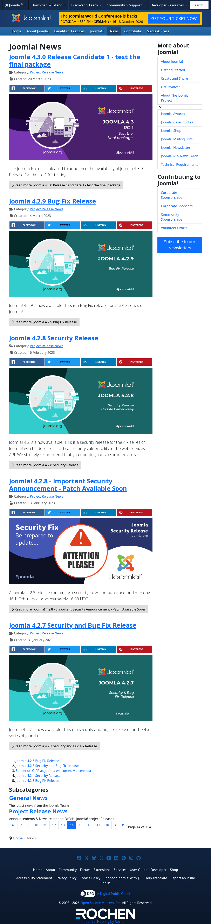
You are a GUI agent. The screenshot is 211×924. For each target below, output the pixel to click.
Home (16, 31)
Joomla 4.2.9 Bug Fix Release (52, 201)
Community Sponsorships (171, 217)
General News (28, 798)
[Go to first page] (13, 825)
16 (89, 825)
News (114, 31)
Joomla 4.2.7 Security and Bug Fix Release (72, 625)
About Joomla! (38, 31)
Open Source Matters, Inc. (100, 902)
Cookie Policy (90, 878)
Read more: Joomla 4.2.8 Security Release (46, 465)
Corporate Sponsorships (171, 195)
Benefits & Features (69, 31)
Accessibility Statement (34, 878)
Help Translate (156, 878)
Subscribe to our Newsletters (179, 245)
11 (45, 825)
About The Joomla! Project (175, 98)
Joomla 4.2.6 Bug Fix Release (37, 760)
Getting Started (173, 70)
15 (80, 825)
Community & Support (125, 5)
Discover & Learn (85, 5)
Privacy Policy (65, 878)
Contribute (132, 31)
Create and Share (174, 78)
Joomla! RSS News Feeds (179, 156)
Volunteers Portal (174, 228)
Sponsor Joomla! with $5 (122, 878)
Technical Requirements (179, 164)
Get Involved (171, 87)
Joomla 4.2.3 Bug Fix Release (37, 780)
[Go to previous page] (21, 825)
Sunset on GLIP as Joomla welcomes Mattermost (53, 770)
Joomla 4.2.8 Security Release (53, 338)
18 (107, 825)
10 (36, 825)
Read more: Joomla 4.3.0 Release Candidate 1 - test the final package (67, 185)
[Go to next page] (115, 825)
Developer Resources (168, 5)
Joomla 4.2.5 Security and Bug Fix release (47, 765)
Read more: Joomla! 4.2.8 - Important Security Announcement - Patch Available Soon (79, 609)
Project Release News (46, 72)
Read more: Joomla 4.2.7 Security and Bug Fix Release (55, 746)
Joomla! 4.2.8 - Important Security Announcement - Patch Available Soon (68, 485)
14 (72, 825)
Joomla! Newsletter (175, 147)
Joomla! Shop (171, 130)
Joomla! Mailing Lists (177, 139)
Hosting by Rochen (106, 921)
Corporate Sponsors (177, 206)
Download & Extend (47, 5)
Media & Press (158, 31)
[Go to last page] (123, 825)
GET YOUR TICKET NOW (174, 18)
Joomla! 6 (97, 31)
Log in (105, 883)
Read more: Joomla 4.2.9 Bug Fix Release (45, 322)
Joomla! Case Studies (177, 122)
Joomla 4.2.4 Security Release (38, 775)
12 (54, 825)
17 (98, 825)
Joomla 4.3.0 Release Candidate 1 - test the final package (74, 60)
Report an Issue (182, 878)
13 (63, 825)
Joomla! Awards (173, 113)
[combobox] (199, 5)
